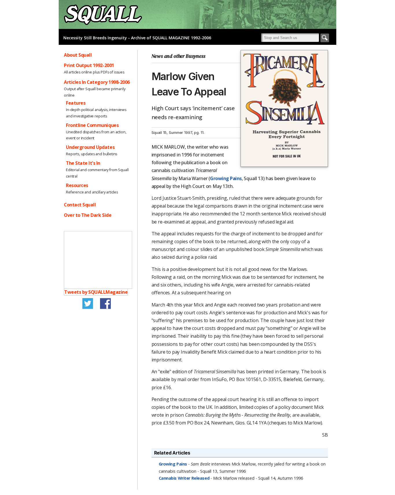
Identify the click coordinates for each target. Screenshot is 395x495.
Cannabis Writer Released (185, 478)
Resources (77, 185)
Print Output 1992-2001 (89, 65)
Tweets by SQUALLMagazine (96, 292)
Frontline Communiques (92, 125)
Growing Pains (226, 178)
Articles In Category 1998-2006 (97, 82)
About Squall (78, 55)
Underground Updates (90, 147)
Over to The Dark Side (87, 215)
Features (75, 103)
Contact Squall (80, 205)
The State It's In (83, 163)
